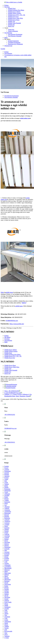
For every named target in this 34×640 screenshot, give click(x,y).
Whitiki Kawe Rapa (13, 20)
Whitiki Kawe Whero (14, 11)
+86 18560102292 (9, 414)
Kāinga (6, 5)
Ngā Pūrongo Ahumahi (14, 36)
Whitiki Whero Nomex (14, 13)
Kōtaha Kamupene (13, 41)
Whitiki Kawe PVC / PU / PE (16, 15)
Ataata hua (11, 29)
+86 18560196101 (9, 442)
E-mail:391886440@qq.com (12, 392)
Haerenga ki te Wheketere (15, 44)
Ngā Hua (7, 7)
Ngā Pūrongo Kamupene (15, 34)
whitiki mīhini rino (25, 118)
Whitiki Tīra (11, 21)
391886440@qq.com (10, 428)
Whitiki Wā (11, 24)
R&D (6, 37)
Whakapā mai (8, 45)
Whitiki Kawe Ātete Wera (15, 18)
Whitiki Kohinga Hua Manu (16, 10)
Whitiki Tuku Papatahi (14, 23)
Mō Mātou (7, 337)
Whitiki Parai (12, 8)
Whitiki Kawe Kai (13, 16)
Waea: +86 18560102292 (11, 391)
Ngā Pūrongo (8, 33)
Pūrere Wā (11, 26)
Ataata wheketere (13, 31)
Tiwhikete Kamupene (14, 42)
